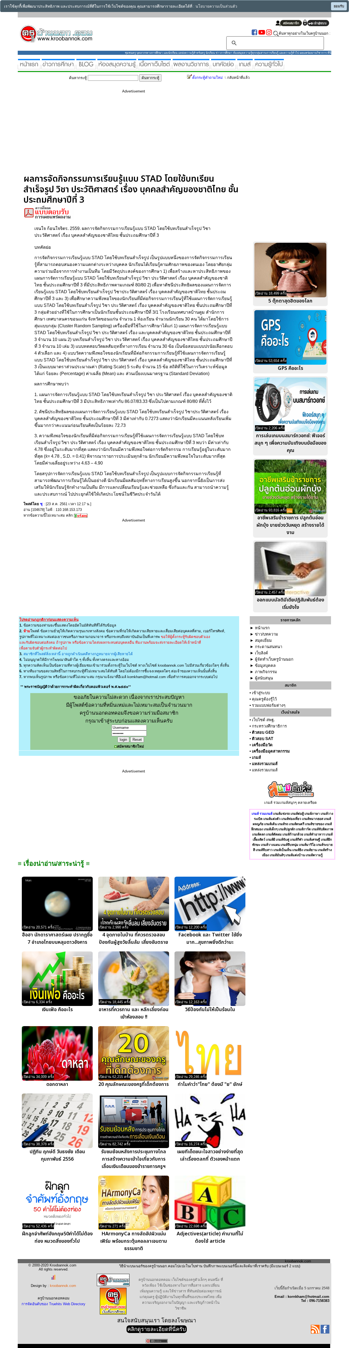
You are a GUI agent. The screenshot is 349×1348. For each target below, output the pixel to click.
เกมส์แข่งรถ (281, 814)
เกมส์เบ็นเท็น (282, 850)
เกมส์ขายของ (314, 824)
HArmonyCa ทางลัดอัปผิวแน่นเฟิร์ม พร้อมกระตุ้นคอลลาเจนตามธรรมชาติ (133, 1241)
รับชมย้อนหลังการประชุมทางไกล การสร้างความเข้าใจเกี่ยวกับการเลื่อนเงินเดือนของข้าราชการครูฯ (133, 1159)
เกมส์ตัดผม (274, 834)
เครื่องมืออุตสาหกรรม (271, 751)
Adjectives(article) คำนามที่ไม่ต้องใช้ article (210, 1237)
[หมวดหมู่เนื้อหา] (154, 67)
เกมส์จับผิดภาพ (322, 829)
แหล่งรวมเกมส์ (265, 764)
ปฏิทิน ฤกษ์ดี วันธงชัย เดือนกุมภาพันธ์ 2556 (57, 1155)
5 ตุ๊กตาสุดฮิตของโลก (290, 301)
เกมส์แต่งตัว (272, 819)
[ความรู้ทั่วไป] (269, 67)
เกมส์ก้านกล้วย (292, 834)
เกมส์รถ (283, 824)
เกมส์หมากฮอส (312, 819)
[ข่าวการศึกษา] (58, 67)
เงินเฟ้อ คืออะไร (57, 1009)
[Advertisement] (133, 135)
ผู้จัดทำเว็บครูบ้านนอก (274, 659)
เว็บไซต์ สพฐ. (263, 720)
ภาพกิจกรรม (266, 672)
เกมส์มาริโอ (307, 845)
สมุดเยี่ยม (263, 640)
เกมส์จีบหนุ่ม (289, 845)
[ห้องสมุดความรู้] (117, 67)
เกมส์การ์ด (303, 829)
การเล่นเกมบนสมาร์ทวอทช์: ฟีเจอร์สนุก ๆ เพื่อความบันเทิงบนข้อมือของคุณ (290, 443)
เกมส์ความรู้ (314, 855)
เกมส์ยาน (310, 850)
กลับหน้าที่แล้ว (238, 78)
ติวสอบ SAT (262, 738)
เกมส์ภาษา (312, 814)
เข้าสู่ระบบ (261, 693)
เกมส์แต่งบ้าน (295, 855)
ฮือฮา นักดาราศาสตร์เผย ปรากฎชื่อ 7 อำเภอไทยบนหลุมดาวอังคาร (57, 938)
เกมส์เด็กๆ (271, 829)
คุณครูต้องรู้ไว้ (264, 699)
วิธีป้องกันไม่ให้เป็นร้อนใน (210, 1009)
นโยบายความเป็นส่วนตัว (216, 6)
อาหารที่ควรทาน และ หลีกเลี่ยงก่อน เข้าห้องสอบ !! (134, 1013)
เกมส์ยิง (297, 850)
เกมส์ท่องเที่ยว (291, 819)
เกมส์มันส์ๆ (277, 855)
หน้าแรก (262, 628)
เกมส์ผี (270, 839)
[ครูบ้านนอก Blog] (86, 67)
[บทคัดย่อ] (223, 67)
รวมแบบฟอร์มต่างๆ (268, 705)
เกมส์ (256, 757)
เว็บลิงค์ (261, 653)
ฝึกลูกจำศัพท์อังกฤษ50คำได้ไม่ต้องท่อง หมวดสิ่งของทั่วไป (57, 1237)
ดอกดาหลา (57, 1084)
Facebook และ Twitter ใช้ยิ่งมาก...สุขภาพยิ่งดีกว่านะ (210, 938)
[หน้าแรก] (29, 67)
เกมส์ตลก (258, 834)
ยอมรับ (339, 6)
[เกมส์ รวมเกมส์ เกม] (245, 67)
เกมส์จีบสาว (264, 850)
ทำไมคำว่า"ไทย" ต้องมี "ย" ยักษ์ (210, 1084)
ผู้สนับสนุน (264, 678)
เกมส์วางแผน (270, 845)
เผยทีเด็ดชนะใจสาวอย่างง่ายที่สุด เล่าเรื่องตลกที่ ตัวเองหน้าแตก (210, 1155)
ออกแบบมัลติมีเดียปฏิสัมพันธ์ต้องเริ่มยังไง (290, 603)
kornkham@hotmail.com (146, 677)
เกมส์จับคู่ (282, 839)
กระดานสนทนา (268, 647)
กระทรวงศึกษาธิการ (269, 726)
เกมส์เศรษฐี (312, 839)
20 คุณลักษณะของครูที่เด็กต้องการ (133, 1084)
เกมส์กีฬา (296, 839)
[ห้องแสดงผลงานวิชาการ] (191, 67)
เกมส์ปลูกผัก (286, 829)
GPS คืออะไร (290, 368)
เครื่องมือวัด (262, 745)
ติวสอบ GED (263, 732)
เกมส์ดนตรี (296, 824)
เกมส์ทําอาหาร (314, 834)
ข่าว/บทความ (266, 634)
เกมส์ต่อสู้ (297, 814)
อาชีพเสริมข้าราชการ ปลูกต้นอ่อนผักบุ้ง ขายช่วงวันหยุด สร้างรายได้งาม (290, 525)
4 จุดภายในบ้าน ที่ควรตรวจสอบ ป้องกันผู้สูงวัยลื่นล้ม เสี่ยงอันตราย (133, 938)
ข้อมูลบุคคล (265, 665)
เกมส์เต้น (270, 824)
